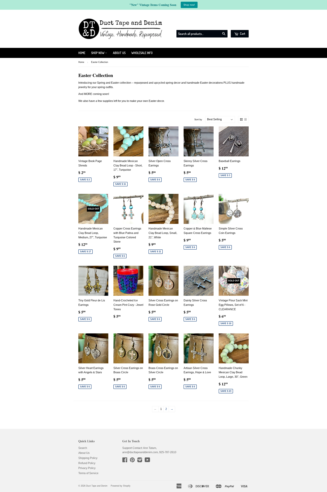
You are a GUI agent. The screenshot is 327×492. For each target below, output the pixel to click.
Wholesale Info (142, 53)
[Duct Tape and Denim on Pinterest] (132, 460)
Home (81, 53)
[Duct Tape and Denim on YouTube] (147, 460)
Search (82, 448)
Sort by (198, 119)
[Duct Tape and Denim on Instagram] (139, 460)
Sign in (218, 25)
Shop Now (98, 53)
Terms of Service (88, 473)
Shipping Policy (87, 458)
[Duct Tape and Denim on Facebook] (124, 460)
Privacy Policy (87, 468)
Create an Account (238, 25)
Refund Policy (86, 463)
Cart (242, 33)
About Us (119, 53)
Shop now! (189, 4)
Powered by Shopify (120, 486)
